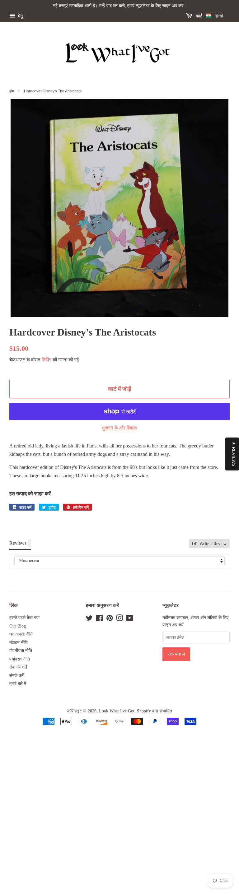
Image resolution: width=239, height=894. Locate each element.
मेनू (20, 16)
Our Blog (17, 626)
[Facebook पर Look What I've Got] (99, 619)
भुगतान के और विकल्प (119, 427)
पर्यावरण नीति (19, 659)
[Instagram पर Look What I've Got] (119, 619)
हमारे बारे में (17, 683)
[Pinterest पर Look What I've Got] (109, 619)
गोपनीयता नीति (20, 650)
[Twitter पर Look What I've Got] (89, 619)
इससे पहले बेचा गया (24, 617)
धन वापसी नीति (21, 634)
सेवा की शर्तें (18, 667)
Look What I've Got (116, 711)
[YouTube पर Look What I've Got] (129, 619)
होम (11, 91)
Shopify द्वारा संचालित (154, 711)
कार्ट (198, 15)
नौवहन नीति (18, 642)
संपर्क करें (16, 675)
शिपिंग (46, 359)
